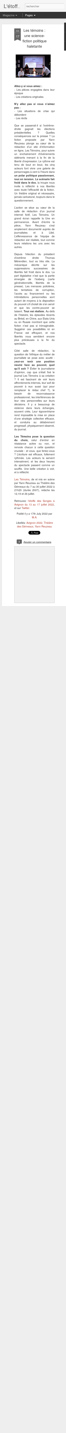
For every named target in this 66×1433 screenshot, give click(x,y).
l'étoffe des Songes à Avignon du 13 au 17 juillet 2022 (34, 502)
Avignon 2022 (34, 523)
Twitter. (26, 508)
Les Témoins (22, 479)
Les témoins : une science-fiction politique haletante (35, 38)
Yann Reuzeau (43, 526)
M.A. (34, 517)
